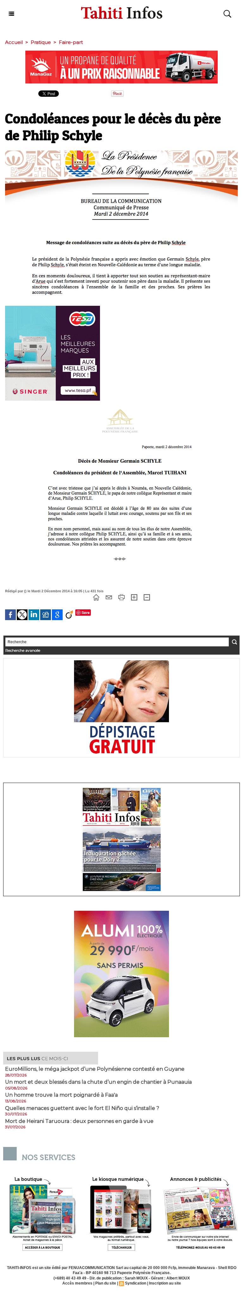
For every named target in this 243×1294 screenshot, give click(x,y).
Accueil (14, 42)
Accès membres (77, 1283)
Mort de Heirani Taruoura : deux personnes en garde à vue (79, 1121)
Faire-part (71, 42)
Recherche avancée (22, 650)
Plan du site (105, 1283)
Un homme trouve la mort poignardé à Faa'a (61, 1095)
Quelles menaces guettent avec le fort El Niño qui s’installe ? (82, 1108)
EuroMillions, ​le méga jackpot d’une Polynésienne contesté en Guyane (94, 1069)
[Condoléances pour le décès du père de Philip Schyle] (121, 152)
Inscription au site (165, 1283)
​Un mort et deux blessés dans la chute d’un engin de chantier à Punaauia (98, 1082)
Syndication (135, 1283)
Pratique (41, 42)
